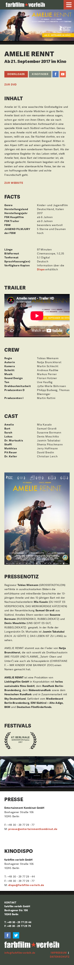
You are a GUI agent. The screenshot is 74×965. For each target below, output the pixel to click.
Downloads (16, 74)
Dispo (41, 269)
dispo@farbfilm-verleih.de (26, 885)
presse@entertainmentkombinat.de (32, 829)
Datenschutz (60, 956)
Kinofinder (40, 74)
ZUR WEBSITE (13, 183)
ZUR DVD (10, 84)
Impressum (59, 952)
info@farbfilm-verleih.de (19, 952)
